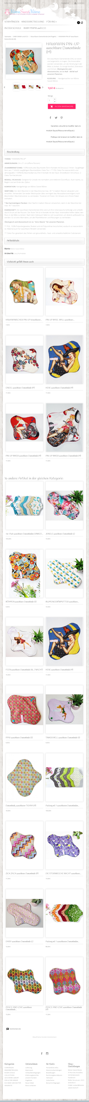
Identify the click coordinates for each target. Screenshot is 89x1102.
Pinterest (61, 117)
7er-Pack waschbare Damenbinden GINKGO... (24, 534)
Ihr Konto (50, 1064)
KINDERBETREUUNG (33, 21)
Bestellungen (50, 1073)
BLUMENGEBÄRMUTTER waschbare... (62, 602)
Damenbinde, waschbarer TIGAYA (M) (21, 805)
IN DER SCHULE (13, 28)
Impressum (29, 1070)
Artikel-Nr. (9, 253)
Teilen (50, 117)
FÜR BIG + (51, 21)
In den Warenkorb (61, 106)
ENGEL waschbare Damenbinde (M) (20, 388)
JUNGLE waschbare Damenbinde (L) (60, 534)
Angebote (28, 1080)
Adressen (49, 1078)
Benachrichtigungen (53, 1083)
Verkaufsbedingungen (33, 1073)
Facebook (41, 1053)
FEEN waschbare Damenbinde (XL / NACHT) (24, 670)
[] (83, 8)
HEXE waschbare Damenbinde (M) (59, 388)
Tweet (56, 117)
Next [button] (42, 87)
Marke (7, 248)
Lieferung (28, 1068)
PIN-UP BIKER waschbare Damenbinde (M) (23, 456)
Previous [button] (4, 87)
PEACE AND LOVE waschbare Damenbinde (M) (64, 1008)
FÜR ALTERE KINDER (11, 1080)
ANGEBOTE (8, 1085)
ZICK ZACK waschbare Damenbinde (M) (22, 873)
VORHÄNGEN (12, 21)
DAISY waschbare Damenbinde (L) (19, 941)
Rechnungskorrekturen (54, 1075)
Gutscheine (50, 1080)
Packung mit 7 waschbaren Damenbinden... (62, 805)
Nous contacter (30, 1085)
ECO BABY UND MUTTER (13, 1083)
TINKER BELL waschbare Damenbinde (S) (63, 737)
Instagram (47, 1053)
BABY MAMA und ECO (35, 28)
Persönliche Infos (52, 1068)
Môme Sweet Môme (17, 249)
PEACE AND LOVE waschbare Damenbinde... (19, 1008)
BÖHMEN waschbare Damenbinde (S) (21, 602)
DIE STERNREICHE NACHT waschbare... (63, 873)
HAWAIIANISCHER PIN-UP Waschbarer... (24, 320)
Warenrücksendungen (54, 1070)
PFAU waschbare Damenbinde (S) (19, 737)
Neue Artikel (29, 1083)
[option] (24, 61)
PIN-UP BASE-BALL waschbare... (60, 320)
